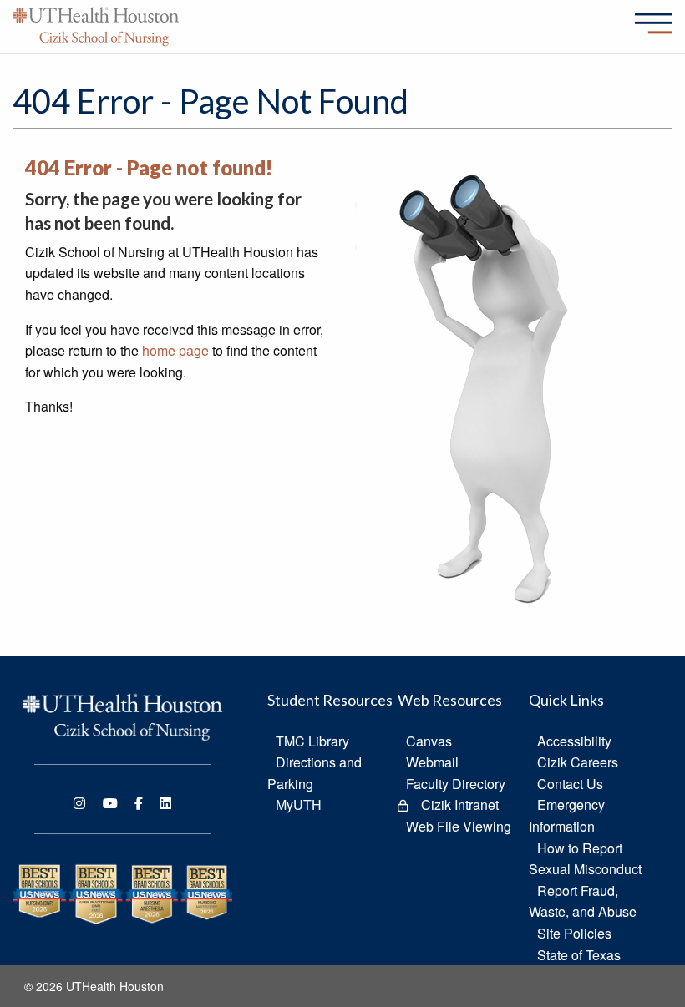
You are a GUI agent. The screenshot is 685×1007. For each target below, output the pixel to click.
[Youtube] (110, 803)
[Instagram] (79, 803)
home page (175, 350)
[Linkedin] (165, 803)
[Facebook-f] (138, 803)
